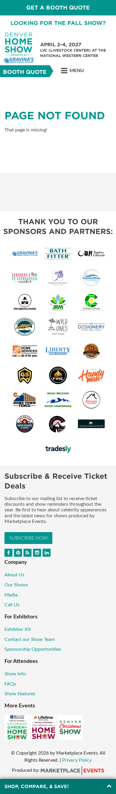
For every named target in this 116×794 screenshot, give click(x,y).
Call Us (11, 604)
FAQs (10, 684)
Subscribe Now (28, 538)
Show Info (15, 674)
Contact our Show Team (29, 639)
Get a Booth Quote (58, 7)
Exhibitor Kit (17, 629)
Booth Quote (25, 72)
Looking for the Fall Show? (58, 23)
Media (11, 595)
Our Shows (16, 585)
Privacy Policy (77, 760)
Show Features (19, 693)
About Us (14, 574)
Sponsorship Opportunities (32, 649)
